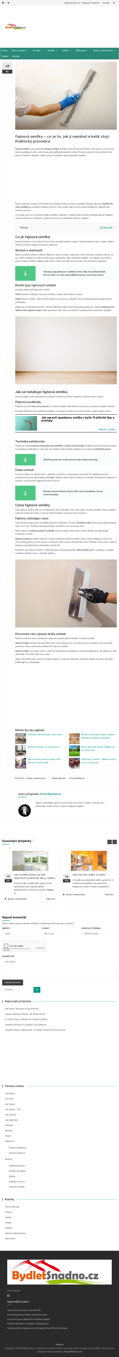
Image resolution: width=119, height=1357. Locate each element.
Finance (8, 1212)
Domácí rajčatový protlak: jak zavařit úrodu (25, 1014)
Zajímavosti (81, 51)
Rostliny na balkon (17, 1171)
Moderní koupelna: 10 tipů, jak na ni (44, 747)
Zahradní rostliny (17, 1187)
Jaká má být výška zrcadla (88, 874)
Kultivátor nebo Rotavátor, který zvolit (45, 735)
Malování (9, 1125)
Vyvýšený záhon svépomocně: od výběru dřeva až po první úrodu (35, 1030)
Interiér (65, 51)
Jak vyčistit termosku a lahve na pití (22, 1009)
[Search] (37, 990)
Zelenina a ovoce (17, 1182)
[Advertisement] (73, 26)
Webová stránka (91, 928)
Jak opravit (10, 1104)
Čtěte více (50, 899)
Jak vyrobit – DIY (13, 1110)
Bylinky (12, 1177)
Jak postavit (10, 1115)
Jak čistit (36, 51)
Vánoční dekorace (17, 1153)
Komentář (8, 956)
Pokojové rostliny (17, 1166)
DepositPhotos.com (73, 1352)
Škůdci (8, 1136)
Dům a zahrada (18, 51)
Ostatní (5, 56)
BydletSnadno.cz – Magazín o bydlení (82, 2)
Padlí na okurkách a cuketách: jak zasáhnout (26, 1025)
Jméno (6, 928)
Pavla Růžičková (77, 778)
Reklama (59, 1345)
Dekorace (9, 1141)
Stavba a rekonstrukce (103, 51)
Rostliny (51, 51)
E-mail (46, 928)
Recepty (8, 1131)
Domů (4, 51)
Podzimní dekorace (17, 1148)
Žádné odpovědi (58, 778)
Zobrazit (106, 227)
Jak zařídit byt (11, 1120)
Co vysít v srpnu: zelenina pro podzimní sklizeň (26, 1019)
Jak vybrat (9, 1094)
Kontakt (106, 2)
